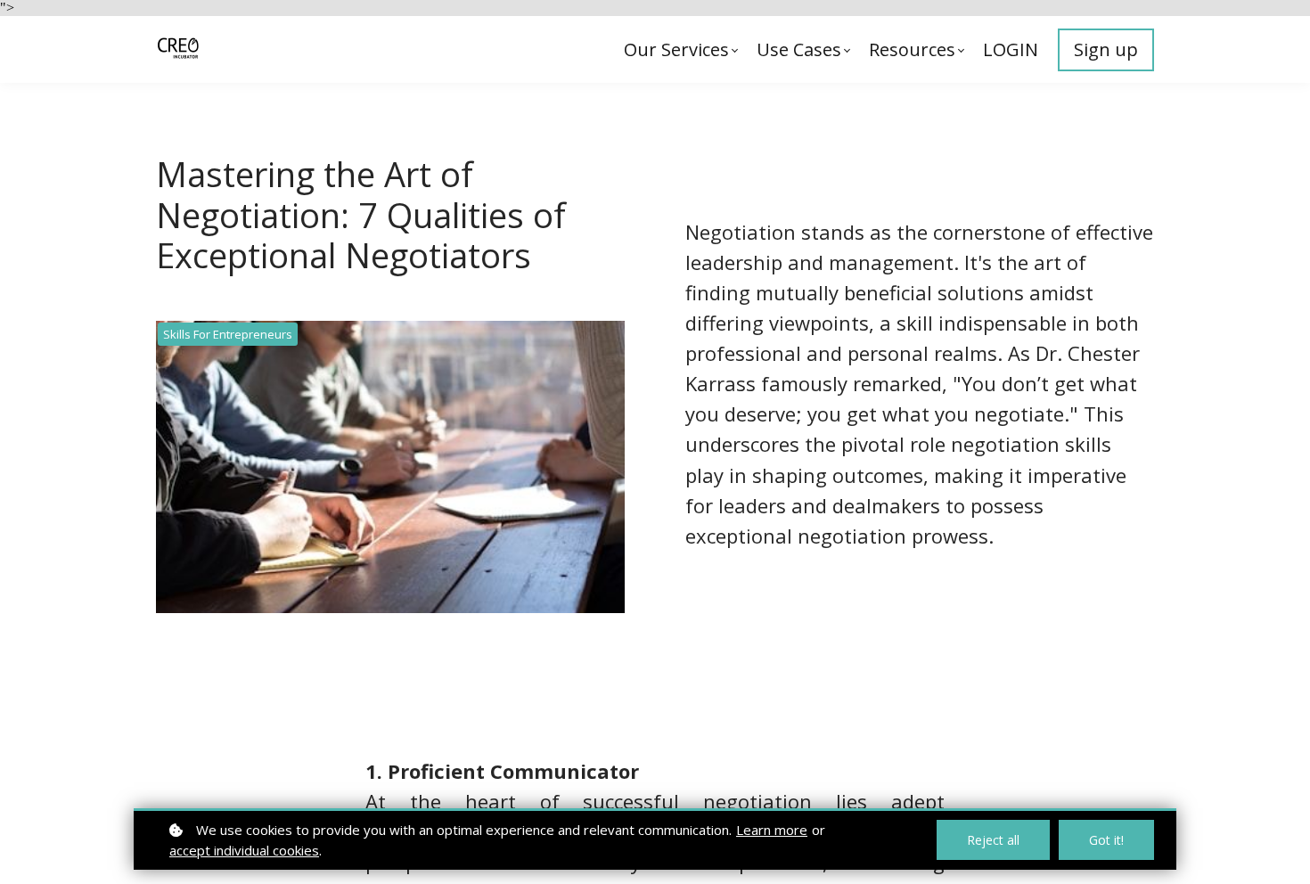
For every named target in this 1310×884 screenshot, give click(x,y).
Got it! (1106, 839)
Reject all (993, 839)
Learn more (771, 830)
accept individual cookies (244, 850)
